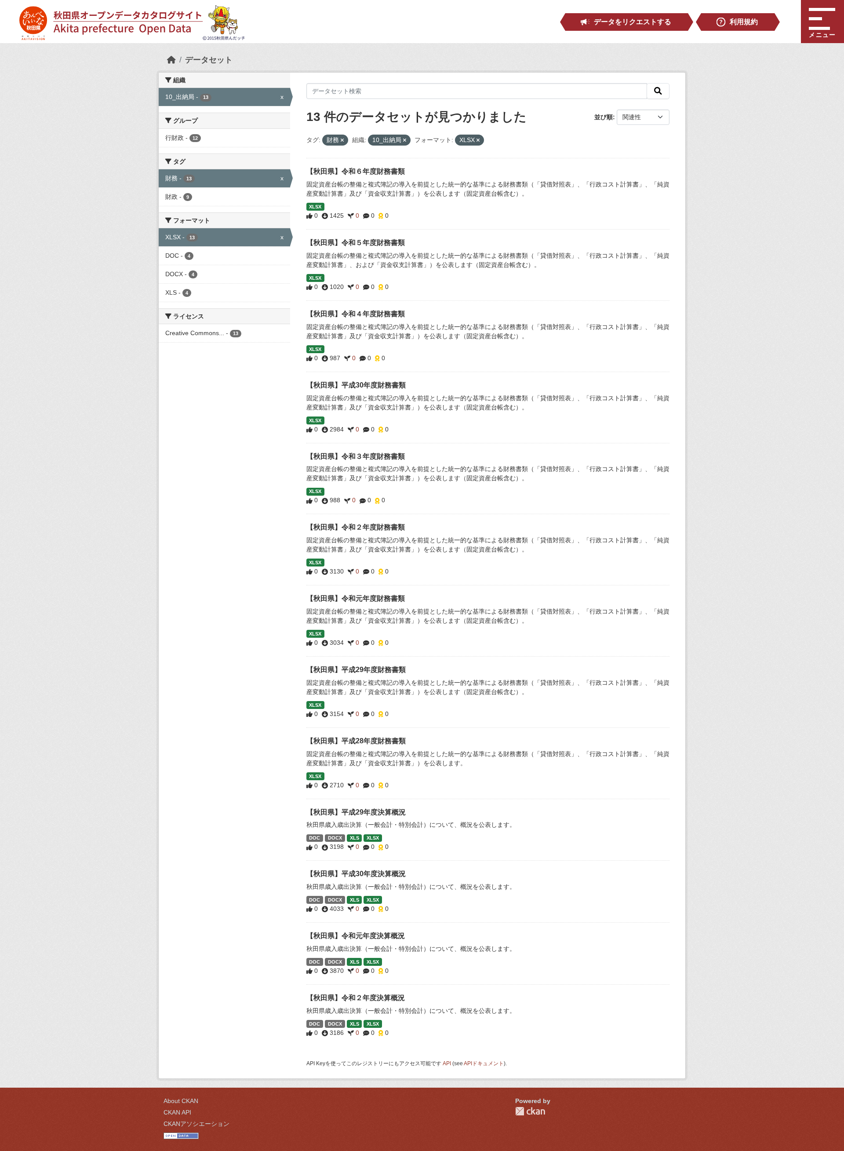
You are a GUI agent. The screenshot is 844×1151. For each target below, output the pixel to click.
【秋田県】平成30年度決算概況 (356, 873)
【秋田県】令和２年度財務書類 (355, 527)
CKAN (530, 1111)
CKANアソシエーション (196, 1123)
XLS (354, 837)
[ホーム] (171, 59)
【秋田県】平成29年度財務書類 (356, 669)
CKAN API (177, 1112)
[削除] (342, 140)
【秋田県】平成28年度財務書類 (356, 741)
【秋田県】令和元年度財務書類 (355, 598)
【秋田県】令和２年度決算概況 (355, 997)
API (447, 1063)
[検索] (658, 91)
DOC (314, 837)
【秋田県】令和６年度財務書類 (355, 171)
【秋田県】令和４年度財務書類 (355, 314)
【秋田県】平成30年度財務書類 (356, 385)
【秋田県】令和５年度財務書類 (355, 242)
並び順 (603, 117)
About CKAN (181, 1100)
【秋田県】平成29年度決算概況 (356, 812)
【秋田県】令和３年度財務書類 (355, 456)
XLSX (315, 206)
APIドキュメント (484, 1063)
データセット (209, 59)
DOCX (335, 837)
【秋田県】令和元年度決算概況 (355, 935)
